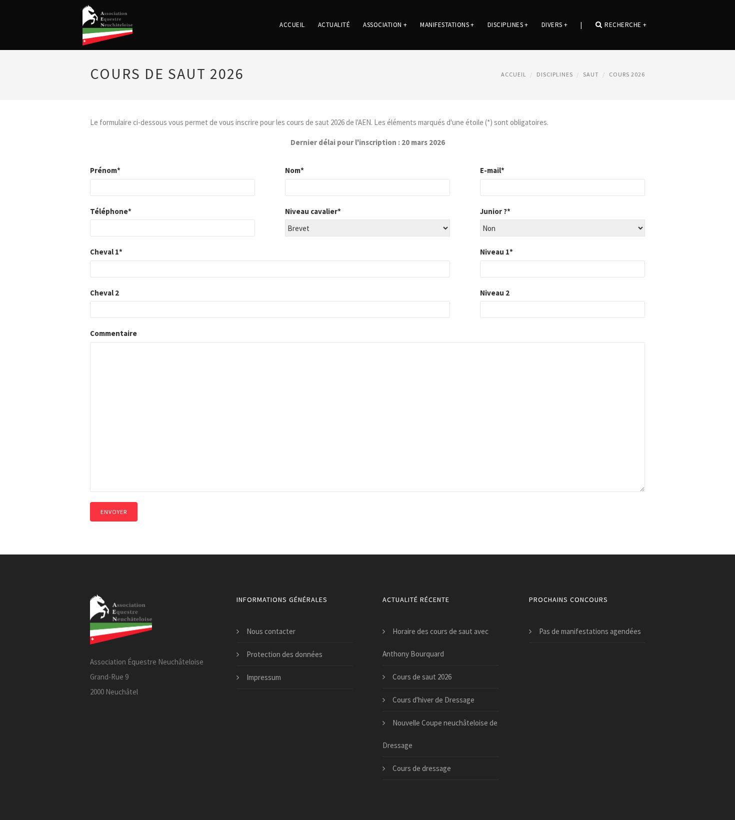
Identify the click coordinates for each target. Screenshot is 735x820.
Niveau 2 (495, 293)
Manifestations (447, 24)
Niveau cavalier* (313, 211)
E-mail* (492, 170)
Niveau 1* (496, 251)
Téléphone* (111, 211)
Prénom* (105, 170)
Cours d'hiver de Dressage (433, 699)
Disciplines (508, 24)
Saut (591, 74)
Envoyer (113, 512)
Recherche (625, 24)
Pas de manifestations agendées (590, 631)
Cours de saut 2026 (422, 677)
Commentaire (113, 333)
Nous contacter (271, 631)
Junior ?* (495, 211)
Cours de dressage (421, 768)
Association (385, 24)
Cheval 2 (104, 293)
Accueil (292, 24)
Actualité (334, 24)
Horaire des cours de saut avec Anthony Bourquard (435, 642)
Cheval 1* (106, 251)
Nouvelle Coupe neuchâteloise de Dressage (440, 734)
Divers (555, 24)
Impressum (263, 677)
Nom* (294, 170)
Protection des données (284, 654)
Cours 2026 (627, 74)
